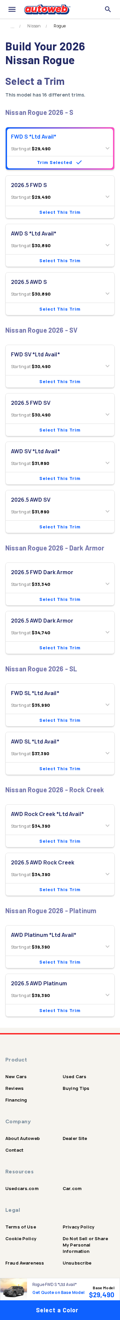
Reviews (14, 1088)
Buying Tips (76, 1088)
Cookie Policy (20, 1238)
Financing (16, 1100)
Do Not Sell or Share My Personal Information (85, 1244)
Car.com (72, 1188)
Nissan (34, 26)
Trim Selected (54, 162)
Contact (14, 1150)
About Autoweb (22, 1138)
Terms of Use (20, 1227)
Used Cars (74, 1077)
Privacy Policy (78, 1227)
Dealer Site (75, 1138)
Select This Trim (60, 212)
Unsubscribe (77, 1263)
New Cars (16, 1077)
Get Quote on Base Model (58, 1292)
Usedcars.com (22, 1188)
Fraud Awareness (24, 1263)
